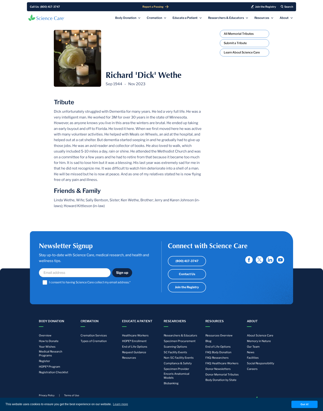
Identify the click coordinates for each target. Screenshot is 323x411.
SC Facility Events (175, 352)
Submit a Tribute (235, 43)
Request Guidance (134, 352)
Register (44, 361)
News (250, 352)
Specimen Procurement (180, 341)
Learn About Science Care (242, 52)
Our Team (253, 346)
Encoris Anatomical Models (176, 376)
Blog (208, 341)
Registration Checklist (53, 372)
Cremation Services (94, 335)
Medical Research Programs (50, 353)
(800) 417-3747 (187, 261)
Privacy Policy (47, 395)
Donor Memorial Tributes (222, 374)
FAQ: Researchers (217, 357)
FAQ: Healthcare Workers (222, 363)
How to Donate (49, 341)
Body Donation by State (220, 380)
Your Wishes (47, 346)
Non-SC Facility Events (179, 357)
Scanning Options (175, 346)
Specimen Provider (176, 369)
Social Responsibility (260, 363)
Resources (129, 357)
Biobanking (171, 383)
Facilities (253, 357)
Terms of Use (71, 395)
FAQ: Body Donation (218, 352)
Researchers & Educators (180, 335)
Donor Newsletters (218, 369)
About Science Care (260, 335)
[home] (46, 17)
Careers (252, 369)
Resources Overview (219, 335)
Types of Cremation (94, 341)
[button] (128, 18)
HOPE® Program (49, 366)
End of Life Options (134, 346)
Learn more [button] (120, 404)
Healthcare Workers (135, 335)
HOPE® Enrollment (134, 341)
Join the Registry (187, 287)
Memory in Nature (259, 341)
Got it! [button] (305, 404)
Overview (45, 335)
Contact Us (187, 274)
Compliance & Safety (178, 363)
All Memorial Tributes (239, 34)
